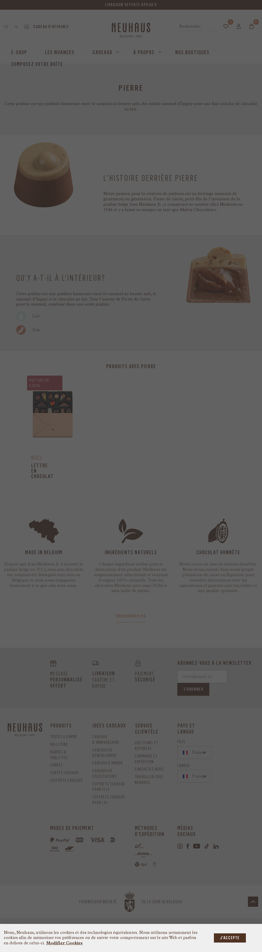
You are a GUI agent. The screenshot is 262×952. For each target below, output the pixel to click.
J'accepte (230, 937)
